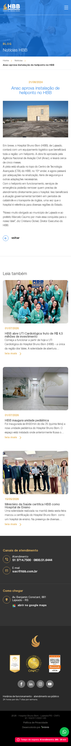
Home (6, 61)
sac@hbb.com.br (24, 571)
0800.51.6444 (43, 560)
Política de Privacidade (35, 723)
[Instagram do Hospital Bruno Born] (40, 684)
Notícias (19, 61)
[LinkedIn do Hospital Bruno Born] (31, 684)
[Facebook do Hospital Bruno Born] (21, 684)
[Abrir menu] (66, 7)
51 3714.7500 (21, 560)
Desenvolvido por (31, 727)
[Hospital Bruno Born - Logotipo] (11, 7)
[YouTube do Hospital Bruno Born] (50, 684)
